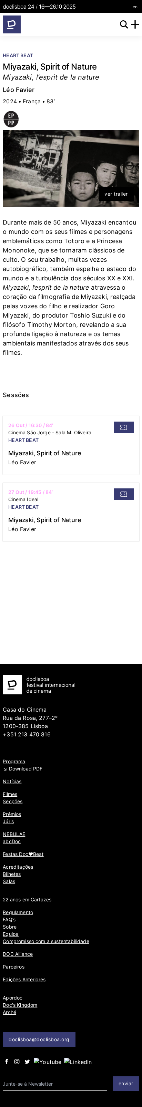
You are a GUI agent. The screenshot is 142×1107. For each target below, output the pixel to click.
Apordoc (12, 998)
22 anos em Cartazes (27, 899)
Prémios (12, 814)
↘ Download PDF (22, 769)
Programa (14, 761)
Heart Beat (18, 55)
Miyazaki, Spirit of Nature (44, 453)
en (135, 6)
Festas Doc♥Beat (23, 854)
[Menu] (135, 24)
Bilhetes (12, 874)
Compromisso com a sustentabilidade (46, 941)
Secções (12, 801)
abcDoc (12, 841)
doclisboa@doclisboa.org (39, 1039)
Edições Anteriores (24, 979)
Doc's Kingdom (20, 1005)
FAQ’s (9, 919)
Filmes (10, 794)
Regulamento (18, 912)
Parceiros (13, 967)
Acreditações (18, 867)
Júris (8, 821)
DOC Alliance (18, 954)
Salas (9, 881)
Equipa (11, 934)
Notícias (12, 781)
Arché (9, 1012)
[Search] (124, 24)
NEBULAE (14, 834)
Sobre (10, 927)
